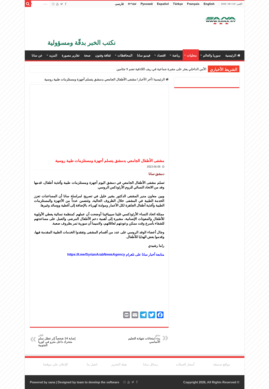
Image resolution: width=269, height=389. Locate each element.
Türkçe (178, 3)
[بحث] (28, 4)
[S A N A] (220, 21)
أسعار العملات (185, 364)
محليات (192, 55)
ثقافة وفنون (103, 55)
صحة (87, 55)
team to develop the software (98, 382)
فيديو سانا (143, 55)
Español (163, 3)
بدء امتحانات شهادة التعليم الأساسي (144, 338)
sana (51, 382)
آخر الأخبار (145, 79)
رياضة (176, 55)
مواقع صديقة (221, 364)
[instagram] (53, 4)
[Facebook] (65, 4)
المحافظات (124, 55)
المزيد (53, 55)
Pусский (147, 3)
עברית (132, 3)
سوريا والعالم (212, 55)
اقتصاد (161, 55)
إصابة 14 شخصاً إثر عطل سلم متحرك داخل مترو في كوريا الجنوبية (56, 340)
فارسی (119, 3)
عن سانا (37, 55)
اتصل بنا (92, 364)
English (209, 3)
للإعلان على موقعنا (55, 364)
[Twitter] (61, 4)
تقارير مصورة (70, 55)
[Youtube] (57, 4)
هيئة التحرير (119, 364)
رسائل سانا (150, 364)
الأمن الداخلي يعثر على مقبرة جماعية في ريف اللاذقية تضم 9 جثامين (161, 69)
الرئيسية (230, 55)
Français (193, 3)
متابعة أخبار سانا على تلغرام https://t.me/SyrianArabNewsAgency (115, 254)
